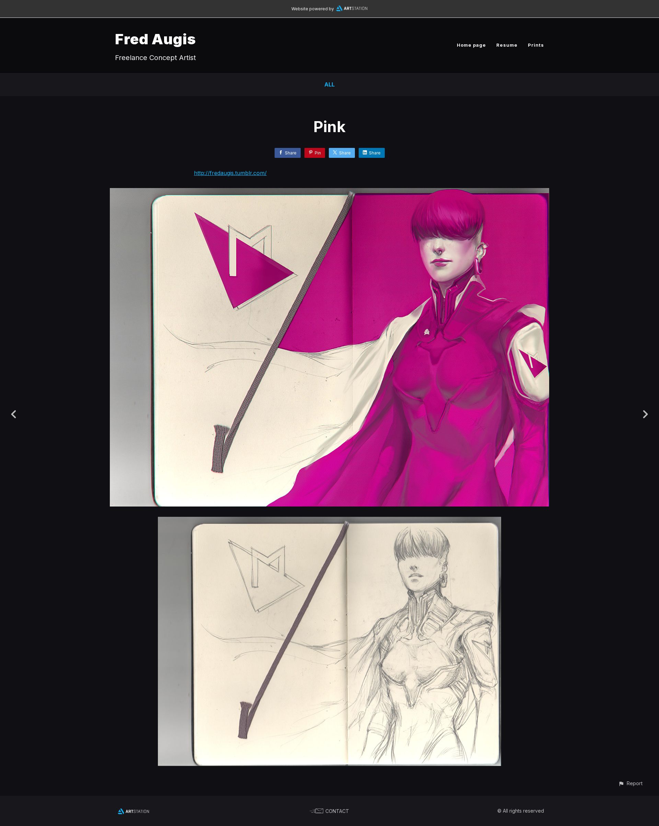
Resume (507, 45)
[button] (630, 783)
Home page (471, 45)
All (329, 84)
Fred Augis (155, 39)
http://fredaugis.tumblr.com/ (230, 173)
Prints (536, 45)
